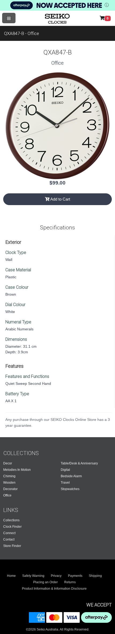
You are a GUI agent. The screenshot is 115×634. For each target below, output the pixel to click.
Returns (70, 582)
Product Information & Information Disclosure (54, 588)
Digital (65, 470)
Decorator (10, 489)
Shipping (95, 576)
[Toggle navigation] (9, 18)
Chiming (9, 476)
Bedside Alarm (71, 476)
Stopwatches (70, 489)
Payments (75, 576)
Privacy (56, 576)
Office (7, 495)
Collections (11, 520)
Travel (65, 482)
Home (11, 576)
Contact (8, 539)
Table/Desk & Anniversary (79, 463)
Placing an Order (45, 582)
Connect (9, 533)
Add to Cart (59, 199)
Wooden (9, 482)
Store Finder (12, 546)
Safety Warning (33, 576)
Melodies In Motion (17, 470)
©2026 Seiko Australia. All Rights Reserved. (57, 629)
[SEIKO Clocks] (58, 18)
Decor (7, 463)
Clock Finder (12, 527)
